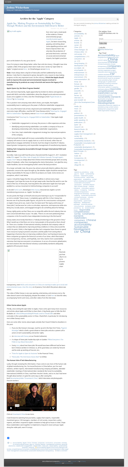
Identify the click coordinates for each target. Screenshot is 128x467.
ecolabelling (87, 179)
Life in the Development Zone (84, 102)
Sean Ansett (40, 113)
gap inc (32, 444)
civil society (78, 54)
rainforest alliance (88, 184)
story (18, 345)
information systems (88, 188)
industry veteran (40, 444)
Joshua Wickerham (17, 7)
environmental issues (22, 444)
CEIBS (51, 313)
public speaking (79, 120)
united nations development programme (85, 180)
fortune (76, 84)
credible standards (104, 74)
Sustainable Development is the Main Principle (85, 150)
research (77, 127)
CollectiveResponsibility (23, 313)
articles (76, 40)
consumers (57, 443)
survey (76, 136)
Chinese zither (79, 52)
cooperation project (87, 176)
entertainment (79, 73)
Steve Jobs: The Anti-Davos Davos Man (25, 357)
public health (78, 118)
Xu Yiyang (83, 461)
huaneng (91, 190)
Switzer (76, 153)
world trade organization (108, 109)
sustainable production (88, 195)
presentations (79, 115)
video (76, 163)
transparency (49, 451)
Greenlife (77, 91)
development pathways (105, 76)
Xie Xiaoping (19, 99)
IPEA (12, 157)
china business (79, 206)
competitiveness (17, 449)
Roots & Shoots (79, 129)
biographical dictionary (81, 193)
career (76, 45)
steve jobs (45, 446)
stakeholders (37, 446)
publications (78, 122)
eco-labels (77, 68)
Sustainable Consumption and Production (84, 144)
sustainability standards (82, 141)
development (36, 449)
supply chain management (83, 134)
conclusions (49, 443)
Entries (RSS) (58, 463)
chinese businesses (80, 197)
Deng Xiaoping (79, 63)
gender (76, 88)
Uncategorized (79, 160)
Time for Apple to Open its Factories (24, 353)
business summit (79, 177)
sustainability (53, 446)
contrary (64, 443)
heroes (76, 95)
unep (91, 172)
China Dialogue (59, 447)
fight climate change (80, 186)
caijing (76, 190)
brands (76, 43)
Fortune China (79, 86)
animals (77, 36)
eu (112, 78)
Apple (24, 443)
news (62, 449)
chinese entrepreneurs (81, 192)
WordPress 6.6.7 (64, 461)
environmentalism (55, 449)
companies (41, 443)
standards (77, 131)
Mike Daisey (35, 190)
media (76, 106)
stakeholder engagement (24, 446)
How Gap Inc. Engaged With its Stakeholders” (35, 117)
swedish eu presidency (81, 172)
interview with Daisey (21, 336)
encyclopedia (78, 70)
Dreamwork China (18, 414)
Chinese (34, 443)
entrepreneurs (79, 75)
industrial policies (86, 204)
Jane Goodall (78, 100)
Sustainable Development (82, 228)
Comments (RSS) (68, 463)
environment (44, 449)
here (25, 69)
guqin (76, 93)
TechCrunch (18, 190)
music (76, 109)
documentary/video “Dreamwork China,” (24, 378)
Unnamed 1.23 (74, 461)
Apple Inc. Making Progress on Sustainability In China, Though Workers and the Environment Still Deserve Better (35, 24)
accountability (17, 443)
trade (76, 156)
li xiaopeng (83, 190)
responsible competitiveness (82, 210)
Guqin (8, 2)
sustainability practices (105, 95)
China (29, 443)
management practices (53, 444)
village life (77, 165)
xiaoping (31, 447)
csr (13, 444)
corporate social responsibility (82, 200)
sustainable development (37, 451)
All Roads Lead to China (40, 313)
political (77, 113)
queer (76, 125)
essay (76, 82)
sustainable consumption (82, 183)
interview (77, 98)
